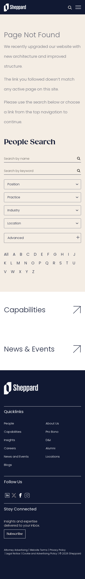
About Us (52, 423)
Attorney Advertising (16, 550)
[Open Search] (69, 7)
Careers (10, 448)
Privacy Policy (58, 550)
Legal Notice (13, 553)
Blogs (8, 465)
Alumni (50, 448)
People (9, 423)
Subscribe (15, 534)
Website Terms (38, 550)
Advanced (16, 238)
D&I (48, 440)
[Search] (78, 158)
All (6, 254)
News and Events (16, 456)
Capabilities (12, 432)
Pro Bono (52, 432)
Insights (9, 440)
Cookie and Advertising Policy (39, 553)
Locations (53, 456)
